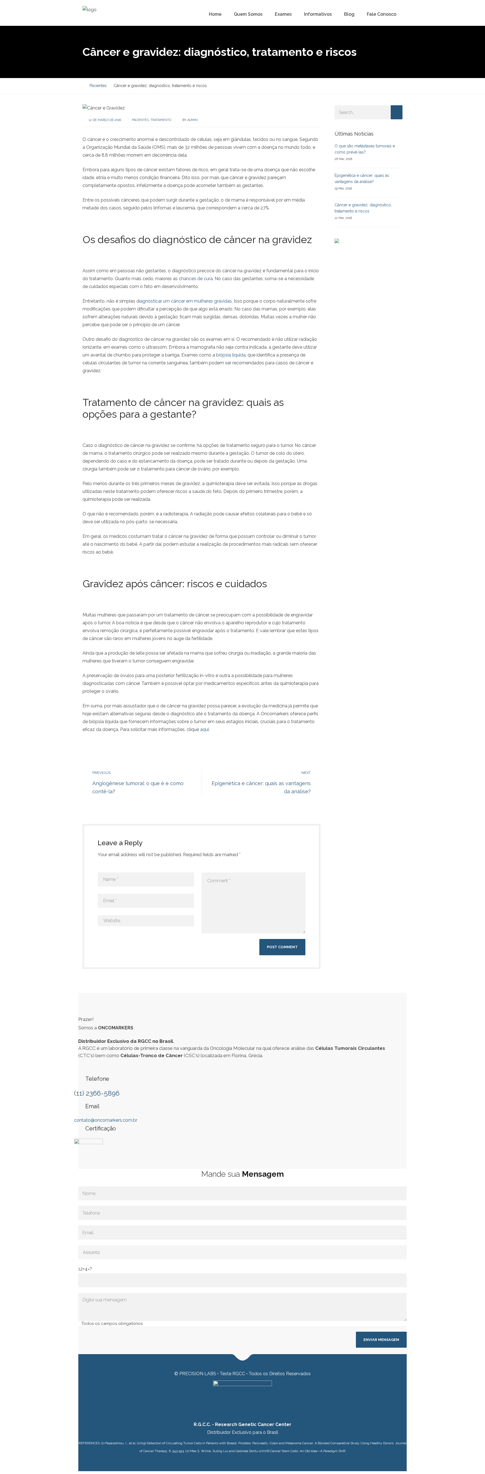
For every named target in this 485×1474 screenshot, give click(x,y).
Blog (349, 14)
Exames (283, 14)
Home (215, 14)
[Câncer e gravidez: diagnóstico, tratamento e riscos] (104, 107)
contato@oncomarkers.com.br (105, 1120)
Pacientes (140, 120)
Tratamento (160, 120)
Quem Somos (248, 14)
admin (192, 120)
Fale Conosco (381, 14)
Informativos (318, 14)
